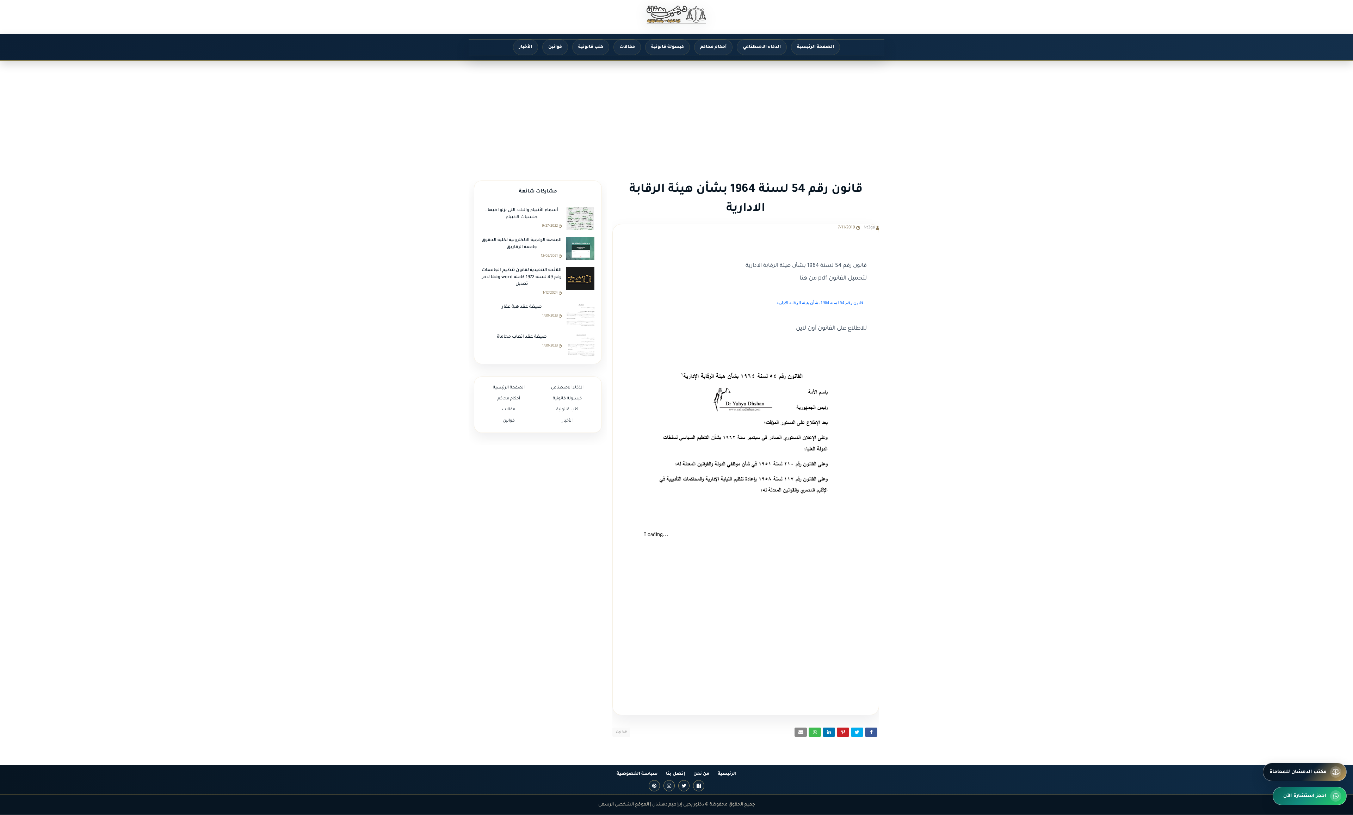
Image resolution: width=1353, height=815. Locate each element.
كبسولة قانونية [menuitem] (667, 47)
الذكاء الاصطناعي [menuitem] (762, 47)
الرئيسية (727, 774)
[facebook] (698, 785)
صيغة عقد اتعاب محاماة (522, 337)
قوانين (621, 732)
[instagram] (669, 785)
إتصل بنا (675, 774)
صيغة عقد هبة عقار (522, 307)
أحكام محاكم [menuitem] (713, 47)
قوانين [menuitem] (555, 47)
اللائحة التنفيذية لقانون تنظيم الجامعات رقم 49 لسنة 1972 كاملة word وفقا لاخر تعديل (522, 277)
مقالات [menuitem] (627, 47)
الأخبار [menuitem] (525, 47)
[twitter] (684, 785)
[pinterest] (654, 785)
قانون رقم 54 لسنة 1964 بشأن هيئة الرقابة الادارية (820, 302)
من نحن (701, 774)
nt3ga (869, 228)
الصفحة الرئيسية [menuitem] (815, 47)
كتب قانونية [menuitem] (590, 47)
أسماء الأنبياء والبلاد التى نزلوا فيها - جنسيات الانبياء (521, 214)
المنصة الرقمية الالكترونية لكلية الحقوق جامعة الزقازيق (522, 244)
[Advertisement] (676, 113)
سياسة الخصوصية (637, 774)
